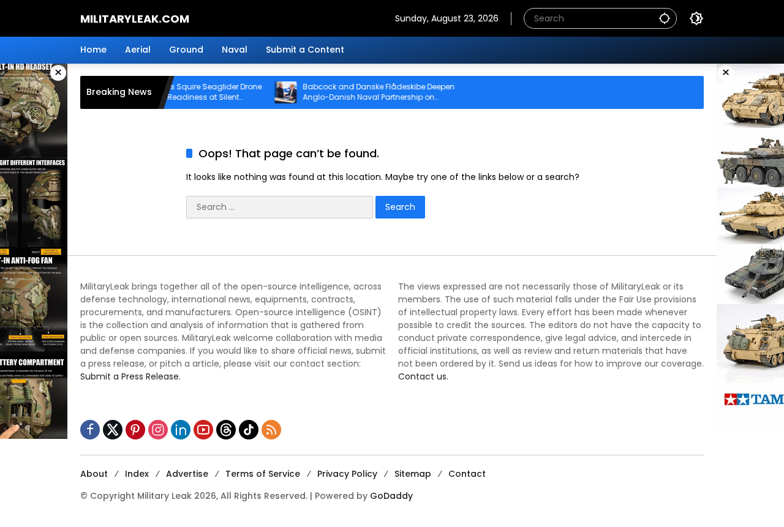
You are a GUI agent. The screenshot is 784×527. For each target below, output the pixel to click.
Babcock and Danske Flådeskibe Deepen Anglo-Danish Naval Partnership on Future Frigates (377, 92)
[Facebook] (90, 429)
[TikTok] (248, 429)
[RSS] (271, 429)
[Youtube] (203, 429)
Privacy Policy (347, 474)
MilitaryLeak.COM (134, 18)
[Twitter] (113, 429)
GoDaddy (391, 496)
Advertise (187, 474)
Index (137, 474)
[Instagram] (158, 429)
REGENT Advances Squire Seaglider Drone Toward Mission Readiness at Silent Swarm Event (182, 92)
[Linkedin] (180, 429)
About (94, 474)
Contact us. (423, 376)
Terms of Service (262, 474)
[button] (664, 18)
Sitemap (412, 474)
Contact (467, 474)
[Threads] (226, 429)
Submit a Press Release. (130, 376)
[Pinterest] (135, 429)
